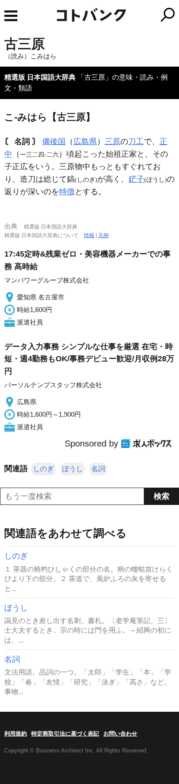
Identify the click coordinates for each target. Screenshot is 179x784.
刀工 (136, 141)
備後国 (54, 141)
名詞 (98, 468)
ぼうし (72, 468)
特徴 (67, 191)
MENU (11, 16)
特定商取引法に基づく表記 (65, 733)
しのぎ (43, 468)
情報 (89, 235)
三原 (112, 141)
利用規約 (15, 733)
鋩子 (136, 179)
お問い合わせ (120, 733)
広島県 (85, 141)
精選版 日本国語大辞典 (40, 77)
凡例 (103, 235)
